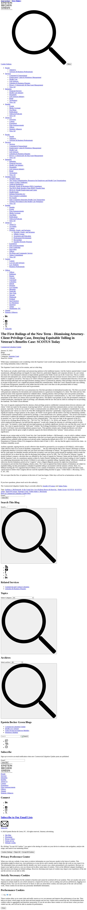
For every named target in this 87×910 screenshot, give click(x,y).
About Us (8, 118)
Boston (11, 276)
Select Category (6, 598)
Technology (13, 100)
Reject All (17, 852)
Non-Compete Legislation (18, 196)
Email (3, 495)
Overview (12, 119)
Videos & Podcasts (15, 114)
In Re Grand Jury (28, 489)
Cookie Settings (6, 64)
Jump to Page (5, 1)
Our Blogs (12, 110)
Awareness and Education (22, 236)
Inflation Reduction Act (17, 194)
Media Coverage (14, 108)
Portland (12, 299)
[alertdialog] (43, 882)
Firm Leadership (14, 247)
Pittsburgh (12, 297)
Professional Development (22, 238)
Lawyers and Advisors (16, 263)
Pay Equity (13, 198)
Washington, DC (15, 308)
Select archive (5, 662)
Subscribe (8, 329)
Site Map (8, 835)
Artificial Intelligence (16, 184)
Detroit (11, 284)
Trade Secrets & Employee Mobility (17, 730)
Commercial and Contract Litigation (17, 587)
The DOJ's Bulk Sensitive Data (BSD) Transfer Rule (27, 188)
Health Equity (14, 192)
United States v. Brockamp (38, 491)
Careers (11, 121)
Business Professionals (17, 267)
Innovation (13, 249)
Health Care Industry (16, 93)
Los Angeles (13, 287)
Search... (4, 507)
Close (3, 908)
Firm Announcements (16, 125)
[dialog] (43, 849)
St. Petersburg (14, 303)
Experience (13, 123)
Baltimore (12, 274)
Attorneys (12, 70)
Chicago (12, 278)
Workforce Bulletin (11, 732)
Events (11, 106)
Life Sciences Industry (16, 96)
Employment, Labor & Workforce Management (25, 77)
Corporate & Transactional (18, 75)
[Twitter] (6, 327)
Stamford (12, 305)
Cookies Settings (7, 852)
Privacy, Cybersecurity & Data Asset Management (26, 85)
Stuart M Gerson (11, 491)
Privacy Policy (10, 839)
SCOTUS (70, 489)
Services (8, 74)
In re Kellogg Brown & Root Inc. (45, 489)
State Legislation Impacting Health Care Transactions (27, 200)
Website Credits (10, 843)
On (5, 895)
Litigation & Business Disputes (19, 83)
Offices (11, 127)
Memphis (12, 289)
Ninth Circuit (62, 489)
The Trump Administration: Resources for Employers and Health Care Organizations (37, 180)
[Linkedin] (6, 316)
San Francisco (14, 301)
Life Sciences (13, 81)
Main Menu (16, 1)
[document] (43, 882)
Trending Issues (10, 177)
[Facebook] (6, 322)
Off (10, 895)
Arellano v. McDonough (13, 489)
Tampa (11, 306)
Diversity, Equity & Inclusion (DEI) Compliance (25, 186)
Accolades (12, 226)
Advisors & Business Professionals (21, 72)
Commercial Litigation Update (11, 347)
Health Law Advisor (12, 729)
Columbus (12, 282)
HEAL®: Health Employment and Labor (23, 190)
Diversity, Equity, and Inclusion (19, 230)
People (7, 68)
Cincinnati (12, 280)
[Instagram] (6, 324)
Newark (12, 295)
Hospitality (13, 95)
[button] (6, 741)
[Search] (39, 64)
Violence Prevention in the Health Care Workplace (26, 201)
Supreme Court (14, 356)
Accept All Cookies (28, 852)
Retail (11, 98)
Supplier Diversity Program (23, 242)
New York (12, 293)
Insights (7, 104)
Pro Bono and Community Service (20, 253)
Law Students (14, 265)
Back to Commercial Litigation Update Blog (16, 493)
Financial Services (15, 91)
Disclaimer (8, 837)
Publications (13, 112)
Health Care (13, 79)
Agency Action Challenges (18, 182)
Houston (12, 285)
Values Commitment (16, 255)
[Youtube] (6, 319)
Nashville (12, 291)
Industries (8, 89)
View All (12, 87)
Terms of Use (9, 841)
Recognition (18, 240)
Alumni (7, 310)
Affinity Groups (19, 234)
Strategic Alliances (15, 129)
